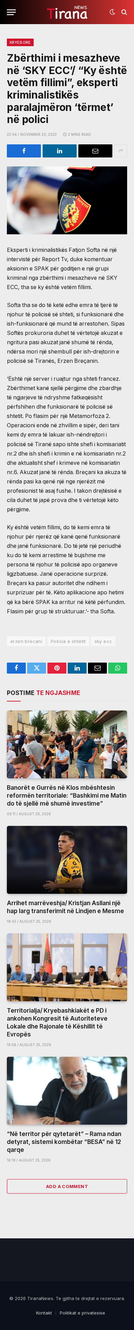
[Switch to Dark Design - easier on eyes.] (112, 12)
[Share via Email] (95, 150)
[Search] (123, 12)
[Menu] (11, 12)
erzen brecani (26, 641)
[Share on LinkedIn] (60, 150)
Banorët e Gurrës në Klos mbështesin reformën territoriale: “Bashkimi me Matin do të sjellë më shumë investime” (66, 795)
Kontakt (44, 1313)
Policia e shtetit (68, 641)
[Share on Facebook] (24, 150)
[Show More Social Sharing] (120, 150)
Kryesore (20, 42)
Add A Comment (67, 1186)
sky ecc (103, 641)
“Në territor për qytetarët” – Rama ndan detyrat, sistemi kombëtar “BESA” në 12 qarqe (64, 1141)
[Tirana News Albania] (67, 12)
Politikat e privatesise (82, 1313)
